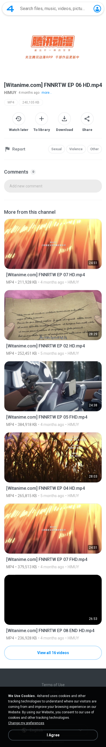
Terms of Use (53, 685)
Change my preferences (26, 723)
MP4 (11, 102)
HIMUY (10, 92)
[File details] (53, 251)
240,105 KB (30, 102)
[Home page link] (10, 9)
